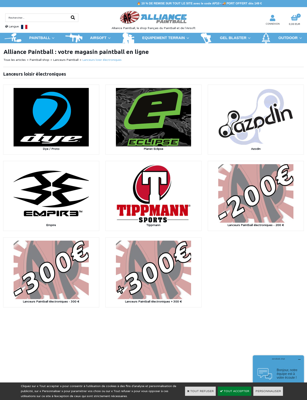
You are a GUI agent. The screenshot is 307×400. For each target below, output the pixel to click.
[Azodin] (255, 90)
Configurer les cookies (22, 358)
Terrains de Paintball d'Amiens (39, 352)
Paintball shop (39, 60)
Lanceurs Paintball (66, 60)
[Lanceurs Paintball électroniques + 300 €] (153, 243)
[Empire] (51, 166)
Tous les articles (15, 60)
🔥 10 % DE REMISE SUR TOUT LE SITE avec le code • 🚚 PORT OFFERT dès (185, 3)
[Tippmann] (153, 166)
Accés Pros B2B (243, 358)
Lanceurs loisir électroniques (102, 60)
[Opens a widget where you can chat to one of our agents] (278, 376)
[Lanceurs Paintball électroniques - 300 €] (51, 243)
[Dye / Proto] (51, 90)
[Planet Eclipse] (153, 90)
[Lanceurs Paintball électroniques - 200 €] (255, 166)
